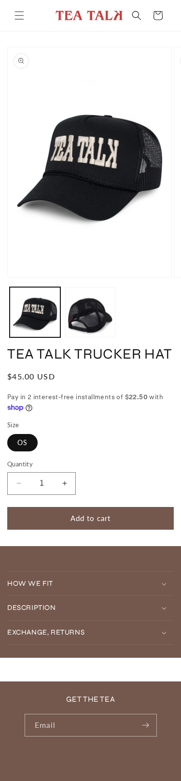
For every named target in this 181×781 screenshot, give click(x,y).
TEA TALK (74, 772)
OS (22, 442)
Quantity (20, 464)
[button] (19, 15)
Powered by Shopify (116, 772)
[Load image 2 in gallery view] (90, 312)
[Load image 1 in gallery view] (35, 312)
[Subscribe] (145, 725)
